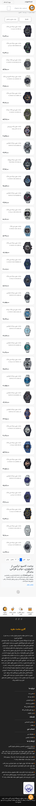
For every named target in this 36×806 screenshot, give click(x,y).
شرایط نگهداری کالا (29, 707)
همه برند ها (31, 697)
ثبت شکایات (31, 713)
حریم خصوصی (30, 700)
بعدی (12, 559)
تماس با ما (31, 694)
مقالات (32, 725)
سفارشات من (30, 734)
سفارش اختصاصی (29, 722)
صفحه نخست (31, 13)
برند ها (24, 13)
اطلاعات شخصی (30, 738)
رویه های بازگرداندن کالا (28, 710)
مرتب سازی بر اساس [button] (11, 19)
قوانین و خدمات (30, 703)
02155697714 (29, 2)
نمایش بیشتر (30, 585)
